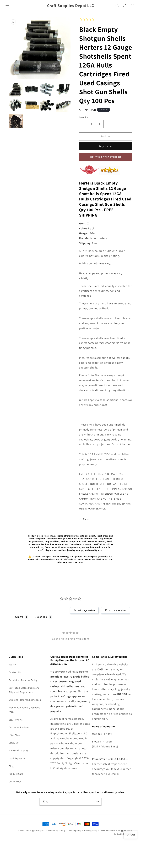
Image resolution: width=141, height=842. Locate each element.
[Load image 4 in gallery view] (63, 89)
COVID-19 (14, 742)
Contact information (123, 834)
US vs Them (15, 735)
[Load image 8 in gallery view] (63, 105)
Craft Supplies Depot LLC (36, 830)
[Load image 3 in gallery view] (47, 89)
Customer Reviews (19, 727)
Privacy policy (90, 830)
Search (12, 664)
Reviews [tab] (18, 616)
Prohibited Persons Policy (23, 680)
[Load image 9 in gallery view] (16, 121)
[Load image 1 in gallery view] (16, 89)
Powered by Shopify (56, 830)
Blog (11, 766)
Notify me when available (105, 156)
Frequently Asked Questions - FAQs (25, 709)
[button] (7, 5)
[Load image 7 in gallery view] (47, 105)
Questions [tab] (41, 616)
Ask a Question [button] (86, 610)
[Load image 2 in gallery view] (32, 89)
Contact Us (15, 672)
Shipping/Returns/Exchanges (25, 699)
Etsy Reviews (16, 719)
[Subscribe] (97, 802)
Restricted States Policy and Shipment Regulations (24, 690)
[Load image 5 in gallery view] (16, 105)
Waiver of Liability (18, 750)
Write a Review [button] (117, 610)
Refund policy (75, 830)
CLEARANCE (15, 781)
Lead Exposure (17, 758)
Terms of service (107, 830)
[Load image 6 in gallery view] (32, 105)
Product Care (16, 773)
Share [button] (86, 519)
